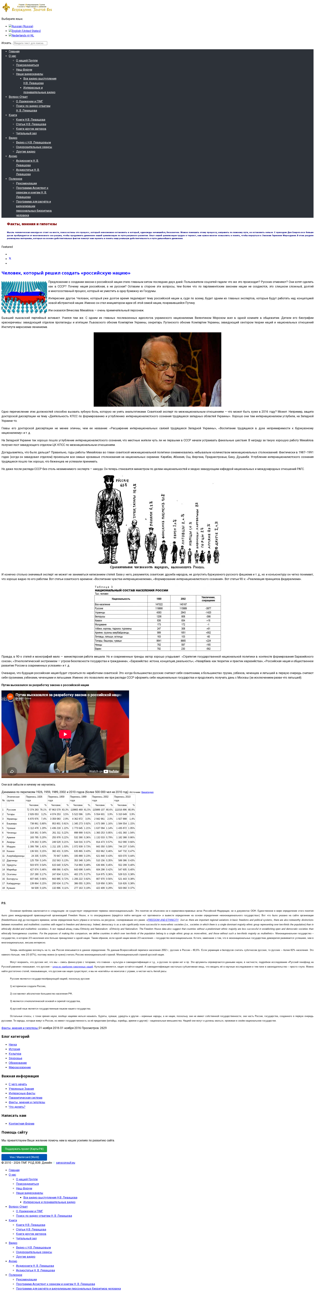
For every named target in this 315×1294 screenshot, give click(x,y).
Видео (13, 138)
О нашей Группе (27, 60)
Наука (13, 1044)
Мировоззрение (20, 1067)
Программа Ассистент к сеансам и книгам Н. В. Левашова (32, 192)
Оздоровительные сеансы (34, 147)
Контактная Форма (21, 1123)
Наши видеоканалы (29, 74)
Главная (14, 51)
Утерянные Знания (21, 1089)
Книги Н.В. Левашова (30, 119)
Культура (15, 1053)
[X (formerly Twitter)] (10, 259)
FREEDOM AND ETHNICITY (163, 920)
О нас (12, 56)
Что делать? (17, 1107)
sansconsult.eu (65, 1162)
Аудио (13, 156)
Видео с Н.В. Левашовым (33, 142)
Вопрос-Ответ (18, 97)
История (14, 1049)
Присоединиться (27, 65)
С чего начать (18, 1084)
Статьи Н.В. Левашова (31, 124)
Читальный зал (26, 133)
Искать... (7, 43)
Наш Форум (24, 69)
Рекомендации (26, 183)
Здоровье (15, 1058)
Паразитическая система (25, 1097)
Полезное (15, 179)
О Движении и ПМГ (29, 101)
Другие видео (25, 151)
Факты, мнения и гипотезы (20, 1028)
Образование (18, 1063)
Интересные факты (22, 1093)
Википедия (147, 792)
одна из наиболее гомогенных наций (72, 966)
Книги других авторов (31, 128)
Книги (13, 115)
